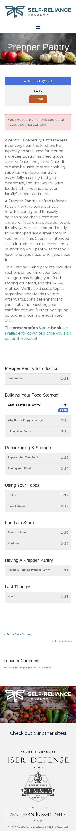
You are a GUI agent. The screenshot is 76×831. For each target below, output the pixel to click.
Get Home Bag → (62, 640)
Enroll (38, 99)
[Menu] (38, 26)
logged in (24, 667)
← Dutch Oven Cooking (17, 634)
